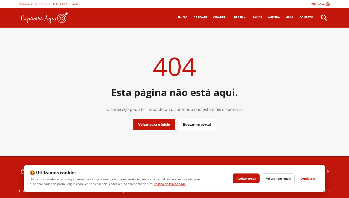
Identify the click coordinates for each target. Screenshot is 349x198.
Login (75, 4)
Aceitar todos (246, 178)
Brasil (239, 17)
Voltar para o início (154, 124)
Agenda (274, 17)
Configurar (308, 178)
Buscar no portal (197, 124)
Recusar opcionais (278, 178)
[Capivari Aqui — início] (44, 17)
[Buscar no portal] (323, 18)
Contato (306, 17)
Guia (289, 17)
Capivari (200, 17)
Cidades (219, 17)
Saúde (257, 17)
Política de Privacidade (170, 184)
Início (183, 17)
